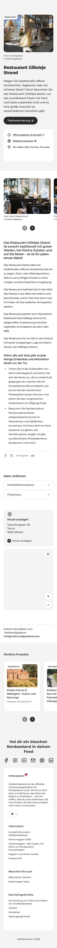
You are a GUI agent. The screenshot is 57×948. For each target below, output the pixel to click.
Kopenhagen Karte (19, 881)
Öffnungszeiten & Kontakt (27, 134)
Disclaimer (14, 912)
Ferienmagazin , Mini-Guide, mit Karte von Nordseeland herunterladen (26, 846)
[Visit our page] (6, 760)
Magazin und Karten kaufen (24, 854)
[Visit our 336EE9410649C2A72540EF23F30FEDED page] (33, 760)
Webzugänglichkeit (19, 916)
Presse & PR (15, 858)
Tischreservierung (18, 120)
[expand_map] (48, 554)
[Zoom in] (48, 596)
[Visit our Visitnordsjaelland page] (24, 760)
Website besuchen (23, 141)
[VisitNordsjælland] (18, 775)
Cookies (13, 908)
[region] (28, 579)
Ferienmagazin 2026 (20, 839)
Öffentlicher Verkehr (20, 877)
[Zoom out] (48, 604)
